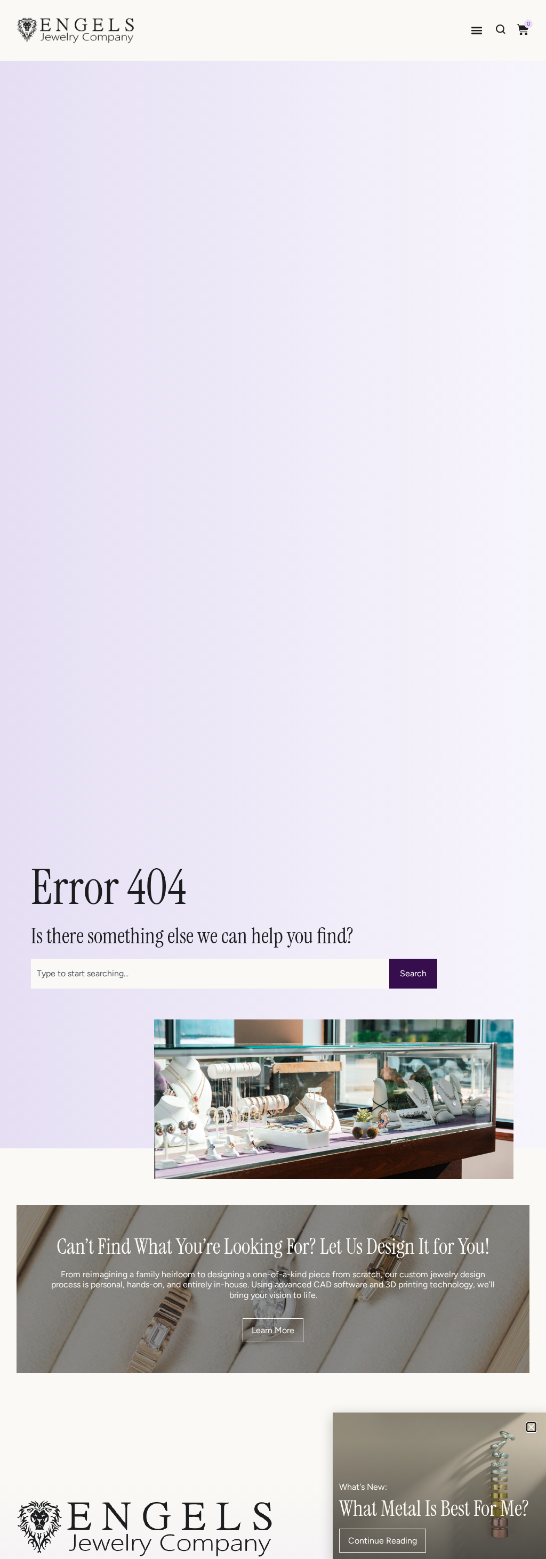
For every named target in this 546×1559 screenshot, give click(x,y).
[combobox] (210, 974)
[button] (476, 30)
